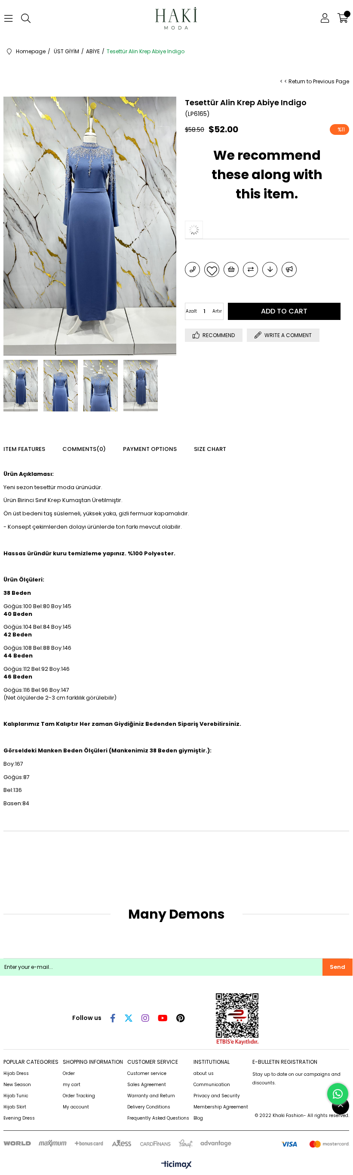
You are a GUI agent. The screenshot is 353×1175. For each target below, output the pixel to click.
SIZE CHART (210, 449)
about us (203, 1073)
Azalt (191, 311)
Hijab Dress (16, 1073)
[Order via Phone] (192, 269)
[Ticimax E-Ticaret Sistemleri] (176, 1165)
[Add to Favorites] (211, 269)
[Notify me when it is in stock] (289, 269)
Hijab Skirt (14, 1107)
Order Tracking (79, 1096)
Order (69, 1073)
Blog (198, 1118)
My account (76, 1107)
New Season (17, 1084)
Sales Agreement (146, 1084)
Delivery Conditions (148, 1107)
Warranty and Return (151, 1096)
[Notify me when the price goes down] (269, 269)
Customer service (146, 1073)
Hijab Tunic (15, 1096)
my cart (71, 1084)
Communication (211, 1084)
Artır (217, 311)
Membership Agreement (220, 1107)
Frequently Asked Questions (158, 1118)
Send (337, 967)
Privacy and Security (216, 1096)
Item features (24, 449)
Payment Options (150, 449)
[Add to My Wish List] (231, 269)
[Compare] (250, 269)
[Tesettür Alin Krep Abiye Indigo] (202, 230)
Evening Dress (19, 1118)
